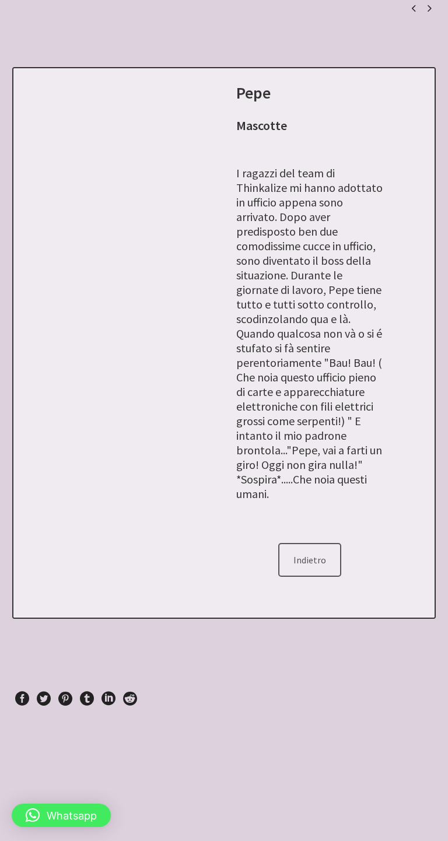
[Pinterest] (65, 699)
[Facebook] (22, 699)
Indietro (309, 560)
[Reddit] (130, 699)
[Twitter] (44, 699)
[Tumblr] (87, 699)
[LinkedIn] (109, 699)
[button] (61, 815)
